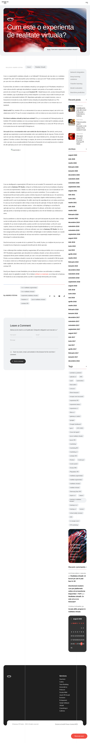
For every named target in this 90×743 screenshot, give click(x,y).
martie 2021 (72, 202)
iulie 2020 (71, 206)
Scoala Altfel (63, 692)
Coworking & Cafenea (63, 709)
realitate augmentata (76, 479)
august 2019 (72, 238)
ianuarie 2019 (73, 266)
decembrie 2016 (74, 361)
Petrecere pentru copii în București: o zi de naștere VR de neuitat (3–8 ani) (81, 126)
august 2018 (72, 286)
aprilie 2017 (72, 349)
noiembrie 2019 (73, 226)
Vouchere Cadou (62, 680)
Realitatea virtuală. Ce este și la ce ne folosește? (76, 599)
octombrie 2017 (73, 325)
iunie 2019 (72, 246)
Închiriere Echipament (63, 699)
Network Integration (77, 72)
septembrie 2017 (74, 329)
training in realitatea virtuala (75, 500)
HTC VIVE (80, 428)
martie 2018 (72, 305)
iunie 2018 (72, 294)
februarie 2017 (73, 353)
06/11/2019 (9, 67)
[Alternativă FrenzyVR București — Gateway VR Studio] (71, 136)
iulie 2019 (71, 242)
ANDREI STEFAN (18, 67)
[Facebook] (49, 296)
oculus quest (73, 463)
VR (71, 517)
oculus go (81, 460)
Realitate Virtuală (40, 67)
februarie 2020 (73, 214)
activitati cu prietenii (75, 372)
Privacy (68, 724)
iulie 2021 (71, 195)
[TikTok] (64, 296)
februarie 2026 (73, 167)
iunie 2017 (72, 341)
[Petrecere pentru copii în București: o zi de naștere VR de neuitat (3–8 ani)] (71, 122)
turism (81, 509)
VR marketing (74, 525)
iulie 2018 (71, 290)
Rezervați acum (79, 736)
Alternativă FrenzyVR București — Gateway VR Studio (80, 140)
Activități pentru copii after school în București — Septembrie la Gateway (81, 112)
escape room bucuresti (76, 396)
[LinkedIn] (54, 296)
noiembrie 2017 (73, 321)
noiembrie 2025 (73, 179)
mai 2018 (71, 297)
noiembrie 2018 (73, 274)
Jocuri (29, 67)
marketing (73, 444)
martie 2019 (72, 258)
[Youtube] (59, 296)
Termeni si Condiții (60, 724)
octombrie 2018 (73, 278)
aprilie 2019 (72, 254)
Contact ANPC (74, 724)
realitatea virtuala (75, 483)
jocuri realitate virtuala (76, 436)
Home (49, 49)
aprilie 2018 (72, 301)
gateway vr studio (75, 416)
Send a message (18, 361)
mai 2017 (71, 345)
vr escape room (74, 521)
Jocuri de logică (74, 432)
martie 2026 (72, 163)
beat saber (73, 384)
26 (76, 644)
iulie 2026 (71, 159)
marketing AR (74, 448)
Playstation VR (74, 471)
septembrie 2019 (74, 234)
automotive (80, 380)
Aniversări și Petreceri (63, 688)
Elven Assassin (74, 392)
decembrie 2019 (74, 222)
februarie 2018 (73, 309)
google (72, 420)
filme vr (72, 412)
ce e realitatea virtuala (28, 291)
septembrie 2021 (74, 187)
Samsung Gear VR (75, 491)
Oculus (72, 460)
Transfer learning (76, 84)
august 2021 (72, 191)
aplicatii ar (73, 376)
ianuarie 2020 (73, 218)
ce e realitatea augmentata (29, 287)
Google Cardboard (75, 424)
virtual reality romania (76, 513)
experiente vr (73, 408)
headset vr (25, 299)
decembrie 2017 (74, 317)
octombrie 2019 (73, 230)
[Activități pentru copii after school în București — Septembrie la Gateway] (71, 108)
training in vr (73, 505)
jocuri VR (72, 440)
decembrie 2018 (74, 270)
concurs (72, 388)
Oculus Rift (73, 467)
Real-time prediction (77, 92)
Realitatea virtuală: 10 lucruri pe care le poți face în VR (77, 578)
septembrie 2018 (74, 282)
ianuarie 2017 (73, 357)
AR (81, 376)
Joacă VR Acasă (64, 695)
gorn (71, 428)
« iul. (71, 619)
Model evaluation (76, 88)
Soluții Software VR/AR (64, 704)
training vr (73, 509)
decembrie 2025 (74, 175)
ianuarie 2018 (73, 313)
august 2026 (72, 155)
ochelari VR (25, 303)
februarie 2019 (73, 262)
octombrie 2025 (73, 183)
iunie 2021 (72, 199)
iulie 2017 (71, 337)
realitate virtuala (74, 487)
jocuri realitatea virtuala (38, 299)
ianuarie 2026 (73, 171)
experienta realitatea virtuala (29, 295)
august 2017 (72, 333)
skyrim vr (72, 495)
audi (71, 380)
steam (81, 495)
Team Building (63, 684)
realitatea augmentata (76, 475)
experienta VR (74, 400)
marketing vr (73, 452)
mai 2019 (71, 250)
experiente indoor (75, 404)
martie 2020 (72, 210)
